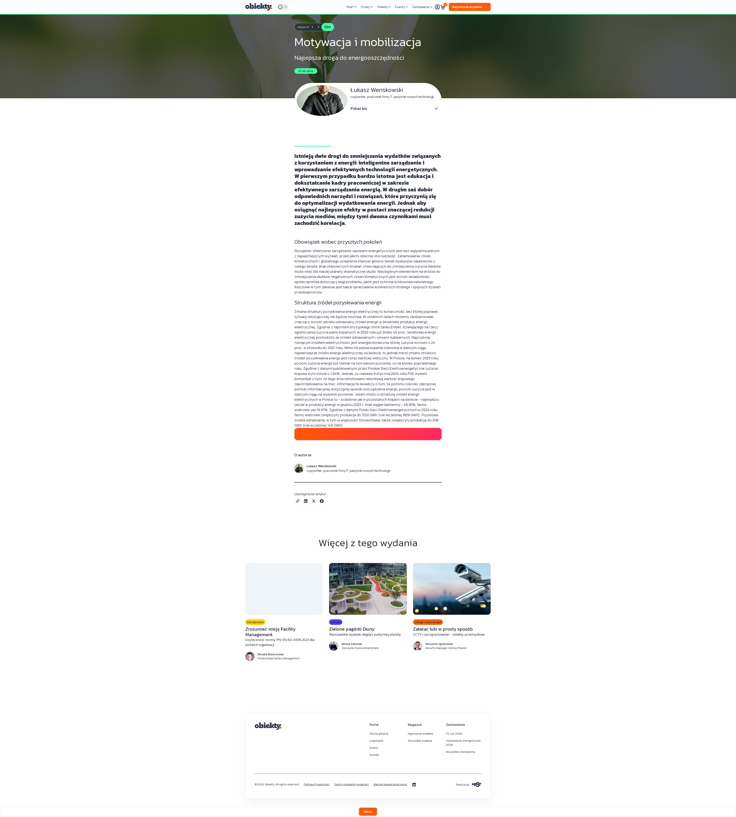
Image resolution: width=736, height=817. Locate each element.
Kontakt (374, 755)
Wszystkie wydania (420, 740)
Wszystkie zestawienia (460, 752)
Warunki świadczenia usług (390, 784)
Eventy (374, 748)
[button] (351, 7)
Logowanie (377, 740)
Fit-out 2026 (454, 733)
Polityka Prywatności (316, 784)
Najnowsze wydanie (420, 733)
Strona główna (379, 733)
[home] (259, 7)
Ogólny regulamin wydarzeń (351, 784)
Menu (368, 812)
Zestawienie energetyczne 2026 (463, 743)
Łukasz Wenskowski (377, 89)
